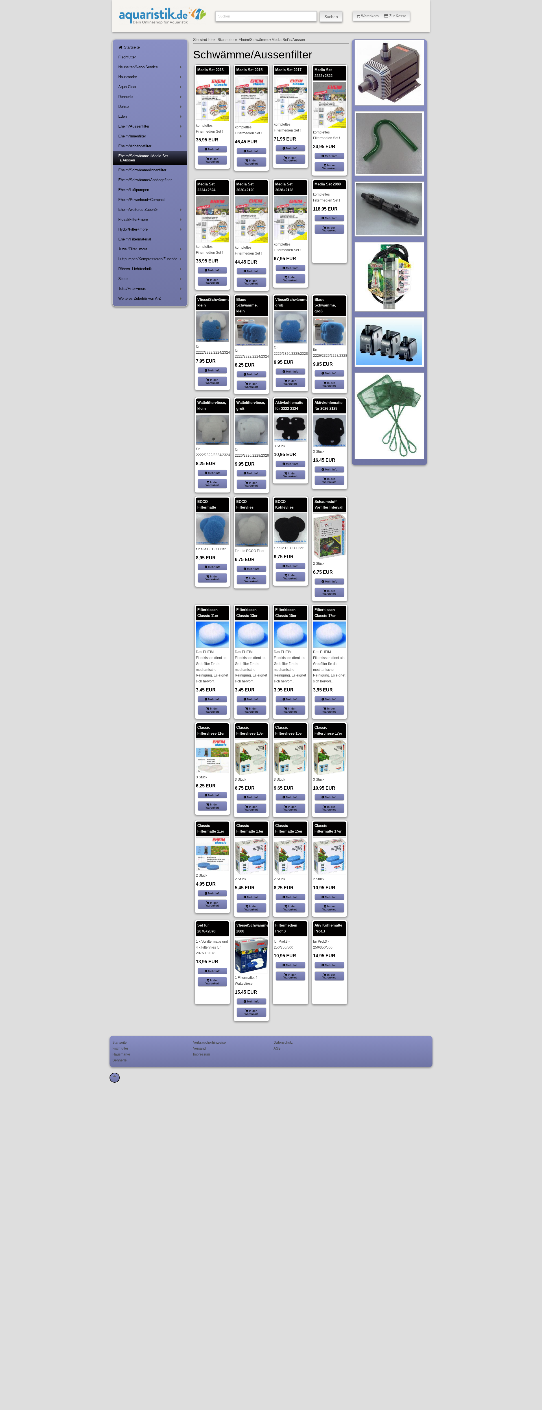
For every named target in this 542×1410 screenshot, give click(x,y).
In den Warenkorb (213, 160)
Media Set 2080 (327, 184)
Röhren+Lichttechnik (151, 270)
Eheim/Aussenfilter (151, 127)
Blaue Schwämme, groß (325, 305)
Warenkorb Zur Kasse (383, 16)
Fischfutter (127, 57)
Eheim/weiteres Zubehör (151, 210)
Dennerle (151, 98)
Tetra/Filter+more (151, 289)
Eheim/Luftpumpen (133, 190)
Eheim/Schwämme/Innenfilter (142, 170)
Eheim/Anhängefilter (134, 146)
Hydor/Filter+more (151, 230)
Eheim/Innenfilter (151, 137)
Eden (151, 117)
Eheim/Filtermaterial (134, 239)
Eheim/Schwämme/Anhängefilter (145, 180)
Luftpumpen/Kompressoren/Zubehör (151, 260)
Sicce (151, 280)
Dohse (151, 107)
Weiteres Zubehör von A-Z (151, 299)
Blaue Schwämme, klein (247, 305)
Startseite (131, 47)
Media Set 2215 (249, 70)
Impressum (201, 1054)
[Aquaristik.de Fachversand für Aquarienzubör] (162, 22)
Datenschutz (283, 1042)
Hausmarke (151, 78)
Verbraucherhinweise (209, 1042)
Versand (199, 1048)
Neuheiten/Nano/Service (151, 68)
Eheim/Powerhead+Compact (141, 200)
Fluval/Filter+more (151, 220)
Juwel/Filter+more (151, 250)
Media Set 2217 (288, 70)
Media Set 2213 (210, 70)
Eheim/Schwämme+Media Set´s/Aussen (143, 158)
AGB (277, 1048)
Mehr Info (213, 149)
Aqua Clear (151, 88)
